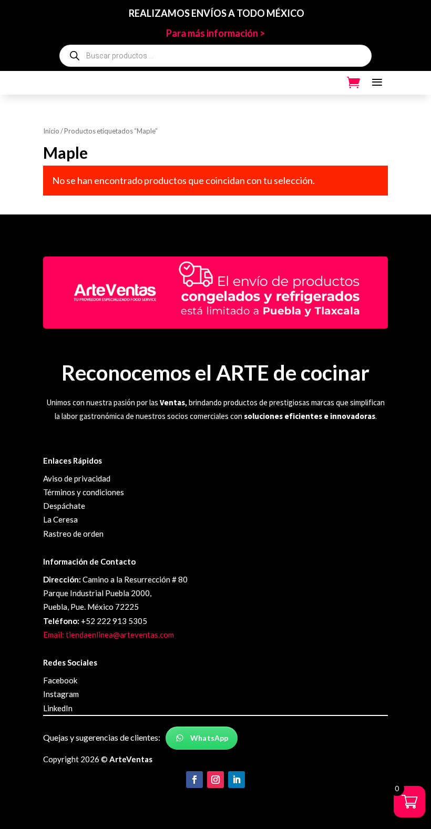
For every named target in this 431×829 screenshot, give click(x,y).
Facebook (60, 680)
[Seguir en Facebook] (194, 779)
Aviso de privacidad (76, 478)
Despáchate (64, 505)
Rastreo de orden (73, 533)
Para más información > (215, 33)
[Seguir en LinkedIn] (236, 779)
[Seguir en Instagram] (215, 779)
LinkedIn (58, 708)
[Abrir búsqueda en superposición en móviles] (215, 55)
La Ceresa (60, 519)
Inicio (51, 131)
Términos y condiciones (83, 492)
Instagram (61, 694)
